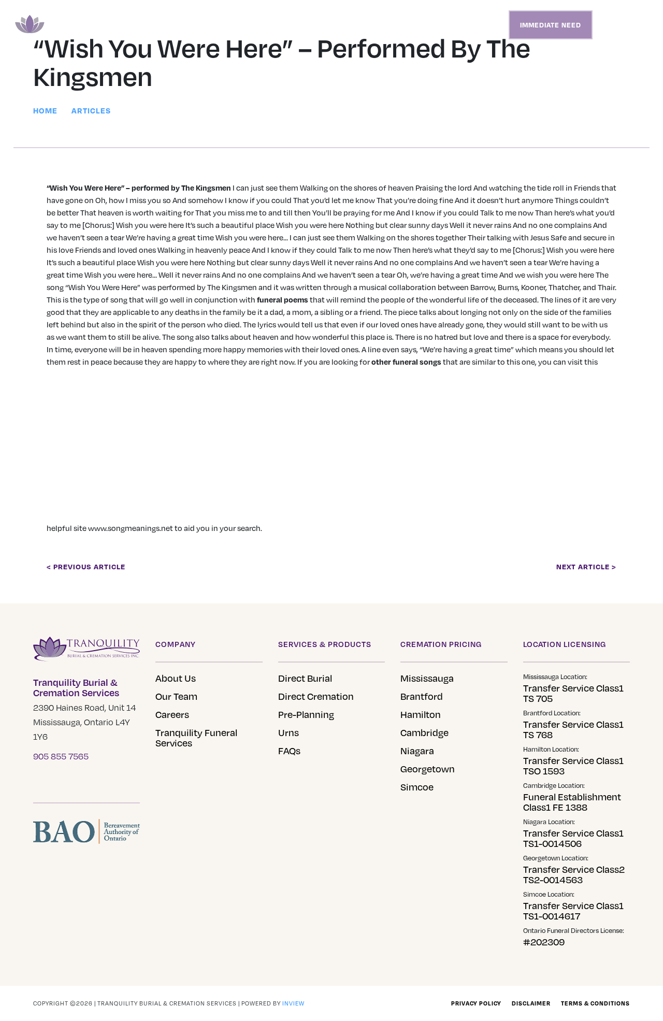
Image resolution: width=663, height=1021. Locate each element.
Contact (487, 25)
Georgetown (427, 769)
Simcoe (417, 787)
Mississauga (427, 678)
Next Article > (586, 566)
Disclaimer (531, 1003)
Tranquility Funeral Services (196, 737)
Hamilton (420, 714)
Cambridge (424, 732)
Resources (415, 25)
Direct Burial (305, 678)
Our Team (176, 696)
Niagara (417, 750)
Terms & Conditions (595, 1003)
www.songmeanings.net (130, 528)
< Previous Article (86, 566)
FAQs (289, 750)
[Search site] (610, 25)
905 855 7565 (61, 756)
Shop (378, 25)
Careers (172, 714)
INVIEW (293, 1003)
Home (231, 25)
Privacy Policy (476, 1003)
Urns (288, 732)
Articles (91, 110)
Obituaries (308, 25)
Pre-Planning (306, 714)
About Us (175, 678)
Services (264, 25)
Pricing (348, 25)
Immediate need (550, 25)
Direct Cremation (316, 696)
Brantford (421, 696)
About (454, 25)
